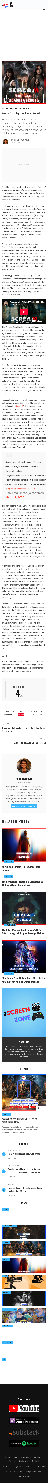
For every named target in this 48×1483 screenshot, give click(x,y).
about (15, 1457)
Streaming (10, 925)
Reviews (13, 108)
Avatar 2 (19, 406)
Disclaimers (23, 1461)
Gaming (6, 1114)
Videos (12, 1461)
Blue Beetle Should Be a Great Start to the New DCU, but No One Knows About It (23, 980)
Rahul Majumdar (24, 778)
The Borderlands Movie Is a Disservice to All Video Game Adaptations (22, 883)
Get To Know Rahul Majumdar (24, 806)
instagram (16, 1466)
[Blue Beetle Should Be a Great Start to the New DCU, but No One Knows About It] (24, 956)
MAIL (42, 714)
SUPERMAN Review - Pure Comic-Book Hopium (21, 868)
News (17, 1166)
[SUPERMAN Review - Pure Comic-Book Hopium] (24, 845)
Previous (9, 723)
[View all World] (24, 1215)
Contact (35, 1461)
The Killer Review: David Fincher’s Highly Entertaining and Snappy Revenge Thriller (23, 931)
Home (7, 1457)
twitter (38, 712)
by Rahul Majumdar (20, 141)
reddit (31, 714)
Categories (26, 1457)
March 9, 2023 (14, 497)
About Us (24, 1041)
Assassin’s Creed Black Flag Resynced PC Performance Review (19, 1120)
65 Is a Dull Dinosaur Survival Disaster (30, 742)
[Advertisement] (24, 25)
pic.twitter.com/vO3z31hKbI (23, 489)
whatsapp (24, 712)
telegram (9, 714)
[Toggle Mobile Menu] (44, 9)
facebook (9, 712)
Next (41, 738)
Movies (5, 108)
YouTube (29, 1466)
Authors (37, 1457)
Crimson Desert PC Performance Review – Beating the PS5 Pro (26, 1189)
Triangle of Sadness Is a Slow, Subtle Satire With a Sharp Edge (23, 729)
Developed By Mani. (24, 1476)
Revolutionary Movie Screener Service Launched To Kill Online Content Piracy (24, 1171)
